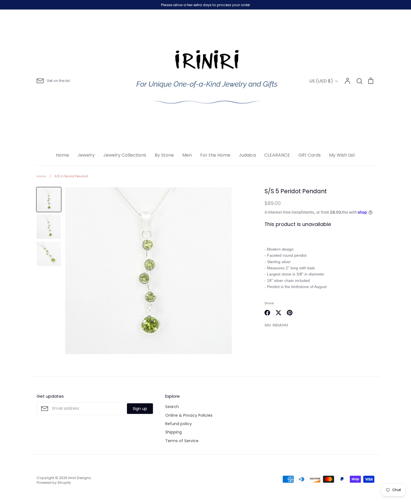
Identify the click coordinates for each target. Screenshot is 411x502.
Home (62, 155)
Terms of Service (182, 441)
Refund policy (178, 423)
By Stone (164, 155)
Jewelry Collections (124, 155)
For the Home (215, 155)
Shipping (173, 432)
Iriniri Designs (79, 477)
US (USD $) (321, 81)
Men (187, 155)
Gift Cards (309, 155)
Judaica (247, 155)
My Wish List (342, 155)
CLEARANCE (277, 155)
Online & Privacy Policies (188, 415)
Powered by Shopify (54, 482)
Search (172, 406)
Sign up (140, 408)
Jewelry (86, 155)
